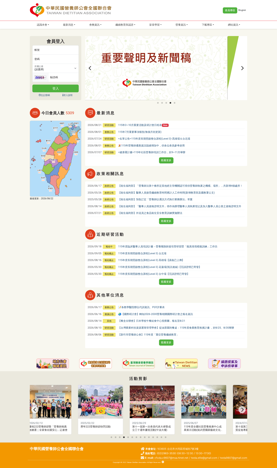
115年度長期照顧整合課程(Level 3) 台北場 (142, 253)
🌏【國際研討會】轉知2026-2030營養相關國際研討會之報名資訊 (155, 314)
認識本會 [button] (42, 24)
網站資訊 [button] (233, 24)
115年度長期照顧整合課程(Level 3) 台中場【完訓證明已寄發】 (153, 273)
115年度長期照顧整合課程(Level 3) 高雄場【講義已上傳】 (151, 260)
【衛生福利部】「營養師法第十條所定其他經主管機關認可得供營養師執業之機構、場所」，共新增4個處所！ (180, 185)
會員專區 (230, 10)
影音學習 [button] (154, 24)
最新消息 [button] (68, 24)
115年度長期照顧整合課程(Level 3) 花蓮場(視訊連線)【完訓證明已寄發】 (159, 267)
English (242, 10)
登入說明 (67, 95)
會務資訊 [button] (94, 24)
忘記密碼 (45, 95)
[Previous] (90, 68)
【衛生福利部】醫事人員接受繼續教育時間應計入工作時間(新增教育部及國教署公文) (166, 192)
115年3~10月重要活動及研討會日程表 (140, 125)
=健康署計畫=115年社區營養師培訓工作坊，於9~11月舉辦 (151, 152)
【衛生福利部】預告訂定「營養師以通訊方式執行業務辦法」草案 (155, 199)
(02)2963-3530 (166, 453)
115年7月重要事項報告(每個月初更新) (139, 131)
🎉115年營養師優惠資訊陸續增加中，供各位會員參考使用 (151, 145)
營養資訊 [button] (181, 24)
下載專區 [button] (207, 24)
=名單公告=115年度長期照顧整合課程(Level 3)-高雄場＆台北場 (154, 138)
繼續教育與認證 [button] (124, 24)
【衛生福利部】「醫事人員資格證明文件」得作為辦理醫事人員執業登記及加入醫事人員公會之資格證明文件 (179, 206)
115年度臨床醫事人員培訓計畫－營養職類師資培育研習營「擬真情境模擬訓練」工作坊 (167, 246)
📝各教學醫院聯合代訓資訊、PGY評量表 (141, 307)
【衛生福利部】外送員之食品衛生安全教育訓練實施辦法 (150, 213)
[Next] (242, 68)
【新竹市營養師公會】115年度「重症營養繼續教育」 (148, 334)
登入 (55, 88)
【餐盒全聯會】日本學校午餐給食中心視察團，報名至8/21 (151, 320)
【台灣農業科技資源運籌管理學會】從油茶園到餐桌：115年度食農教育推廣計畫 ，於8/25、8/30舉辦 (176, 327)
